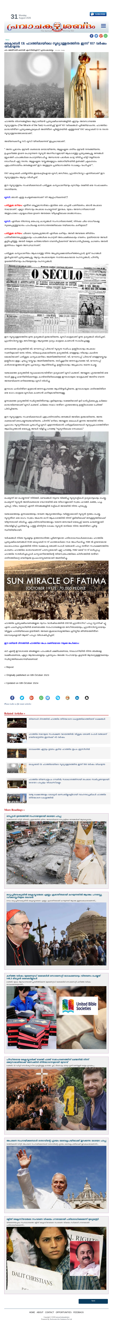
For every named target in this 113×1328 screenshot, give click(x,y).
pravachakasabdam (62, 1317)
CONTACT (49, 1312)
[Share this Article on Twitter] (20, 695)
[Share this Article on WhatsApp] (39, 695)
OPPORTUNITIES (64, 1312)
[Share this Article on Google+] (30, 695)
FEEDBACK (78, 1312)
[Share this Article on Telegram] (48, 695)
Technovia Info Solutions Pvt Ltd (60, 1319)
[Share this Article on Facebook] (11, 695)
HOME (32, 1312)
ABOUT (40, 1312)
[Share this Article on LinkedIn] (75, 695)
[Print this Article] (85, 695)
